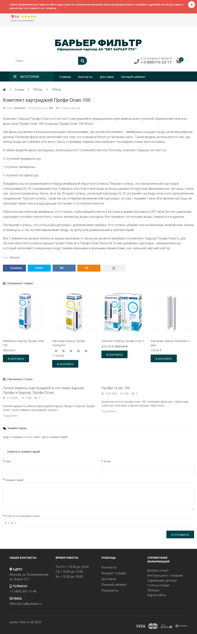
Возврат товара (113, 573)
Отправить (180, 535)
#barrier (15, 257)
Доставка (108, 579)
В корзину (16, 359)
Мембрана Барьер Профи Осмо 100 (23, 343)
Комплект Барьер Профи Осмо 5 (122, 341)
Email (107, 461)
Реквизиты (109, 590)
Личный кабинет (114, 584)
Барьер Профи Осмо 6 (162, 238)
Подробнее (10, 415)
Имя (8, 461)
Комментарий (14, 480)
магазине (72, 238)
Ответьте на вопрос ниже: (22, 516)
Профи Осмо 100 (115, 388)
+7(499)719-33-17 (156, 62)
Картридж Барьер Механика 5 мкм (170, 343)
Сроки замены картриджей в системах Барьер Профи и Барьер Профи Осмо (43, 390)
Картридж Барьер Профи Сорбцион (68, 343)
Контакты (108, 567)
